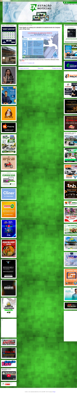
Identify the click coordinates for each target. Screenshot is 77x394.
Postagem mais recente (24, 68)
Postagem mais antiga (56, 68)
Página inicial (40, 68)
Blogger (54, 391)
